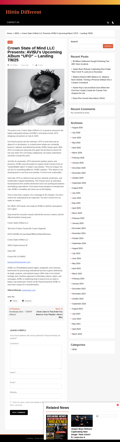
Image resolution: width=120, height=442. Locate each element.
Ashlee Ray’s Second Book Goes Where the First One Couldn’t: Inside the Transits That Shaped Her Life (90, 90)
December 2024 (79, 228)
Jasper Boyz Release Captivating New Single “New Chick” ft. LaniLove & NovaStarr (81, 434)
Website (13, 392)
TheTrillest (14, 65)
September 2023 (79, 304)
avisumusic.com (29, 290)
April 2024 (76, 268)
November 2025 (79, 173)
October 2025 (77, 178)
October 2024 (77, 238)
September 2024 (79, 243)
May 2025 (76, 203)
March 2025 (77, 213)
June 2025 (76, 198)
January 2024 (78, 284)
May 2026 (76, 143)
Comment (14, 343)
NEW (10, 42)
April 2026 (76, 148)
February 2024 (78, 279)
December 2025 (79, 168)
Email (13, 382)
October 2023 (77, 299)
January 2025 (78, 223)
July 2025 (76, 193)
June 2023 (76, 319)
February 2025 (78, 218)
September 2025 (79, 183)
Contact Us (13, 22)
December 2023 (79, 289)
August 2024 (77, 248)
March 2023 (77, 334)
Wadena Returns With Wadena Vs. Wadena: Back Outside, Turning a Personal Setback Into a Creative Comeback (91, 80)
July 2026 (76, 133)
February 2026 (78, 158)
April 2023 (76, 329)
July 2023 (76, 314)
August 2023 (77, 309)
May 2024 (76, 263)
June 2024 (76, 258)
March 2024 (77, 274)
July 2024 (76, 253)
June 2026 (76, 138)
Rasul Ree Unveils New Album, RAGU (89, 98)
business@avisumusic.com (19, 262)
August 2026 (77, 128)
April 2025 (76, 208)
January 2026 (78, 163)
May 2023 (76, 324)
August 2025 (77, 188)
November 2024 (79, 233)
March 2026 (77, 153)
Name (13, 372)
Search (74, 41)
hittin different (23, 12)
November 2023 (79, 294)
